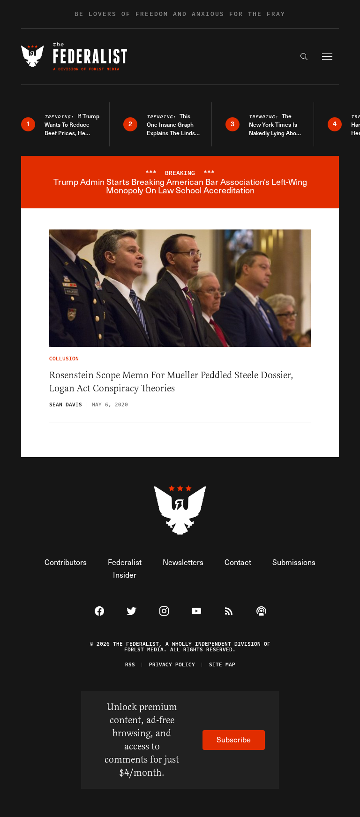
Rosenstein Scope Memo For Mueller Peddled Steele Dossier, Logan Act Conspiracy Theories (171, 381)
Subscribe (234, 739)
